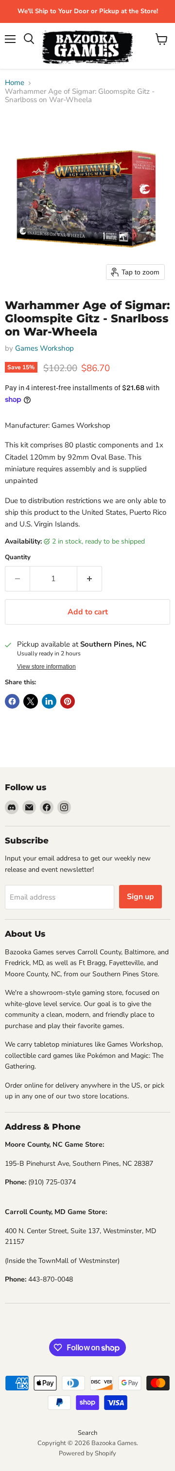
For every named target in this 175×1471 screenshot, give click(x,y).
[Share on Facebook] (12, 701)
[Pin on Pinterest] (67, 701)
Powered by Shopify (87, 1453)
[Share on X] (30, 701)
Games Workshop (44, 348)
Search (87, 1433)
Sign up (140, 896)
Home (14, 83)
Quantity (18, 557)
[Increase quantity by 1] (89, 578)
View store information (46, 666)
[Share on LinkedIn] (49, 701)
